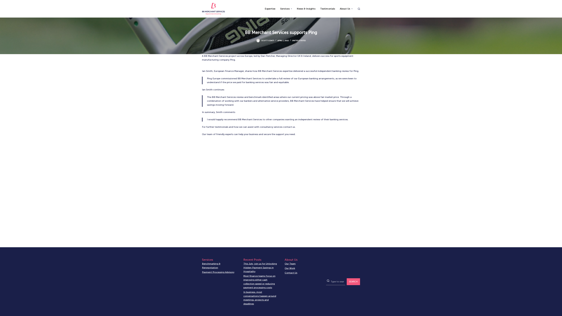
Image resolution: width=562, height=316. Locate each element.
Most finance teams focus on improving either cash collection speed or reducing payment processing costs (259, 282)
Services (285, 8)
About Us (345, 8)
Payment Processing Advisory (218, 272)
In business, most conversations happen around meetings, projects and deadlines (259, 298)
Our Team (290, 263)
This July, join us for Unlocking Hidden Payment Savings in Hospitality (260, 267)
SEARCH (353, 281)
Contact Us (291, 272)
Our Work (290, 268)
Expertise (270, 8)
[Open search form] (359, 9)
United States (299, 41)
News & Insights (306, 8)
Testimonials (327, 8)
